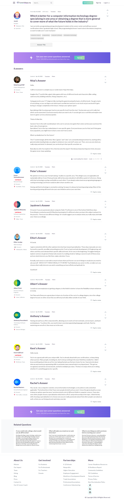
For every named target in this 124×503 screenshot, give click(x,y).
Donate (41, 473)
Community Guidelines (95, 470)
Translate (53, 11)
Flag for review (96, 153)
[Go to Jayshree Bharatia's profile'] (17, 205)
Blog (15, 476)
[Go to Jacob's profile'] (17, 16)
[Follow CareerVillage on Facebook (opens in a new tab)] (90, 485)
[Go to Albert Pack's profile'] (17, 283)
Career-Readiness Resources (97, 464)
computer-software (56, 35)
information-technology (70, 35)
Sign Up (98, 3)
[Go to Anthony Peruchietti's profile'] (17, 316)
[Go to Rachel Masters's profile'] (17, 382)
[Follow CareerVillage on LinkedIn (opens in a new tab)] (90, 489)
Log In (106, 3)
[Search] (51, 3)
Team (15, 470)
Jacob (90, 159)
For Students (42, 464)
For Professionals (44, 467)
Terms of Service (93, 476)
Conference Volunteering (71, 485)
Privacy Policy (92, 479)
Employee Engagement (71, 473)
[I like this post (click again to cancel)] (107, 10)
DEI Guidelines (93, 473)
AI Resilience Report (95, 467)
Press (15, 479)
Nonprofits (67, 467)
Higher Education (69, 470)
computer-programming (37, 38)
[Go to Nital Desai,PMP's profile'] (17, 80)
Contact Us (17, 482)
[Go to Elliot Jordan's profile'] (17, 237)
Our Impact (17, 467)
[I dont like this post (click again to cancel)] (107, 16)
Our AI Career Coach (20, 485)
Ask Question (87, 3)
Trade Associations (69, 479)
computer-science (35, 35)
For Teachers (42, 470)
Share (59, 11)
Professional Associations (71, 482)
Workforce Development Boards (74, 476)
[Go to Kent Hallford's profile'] (17, 348)
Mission (16, 464)
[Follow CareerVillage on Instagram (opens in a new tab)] (90, 493)
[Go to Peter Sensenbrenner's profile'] (17, 171)
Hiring (16, 473)
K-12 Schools (67, 464)
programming (46, 35)
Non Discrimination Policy (96, 482)
